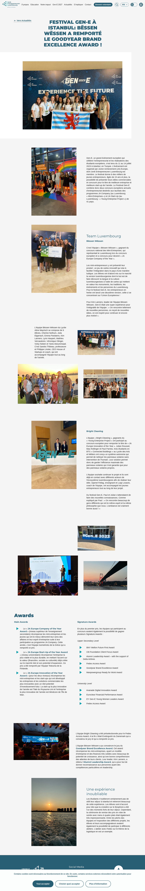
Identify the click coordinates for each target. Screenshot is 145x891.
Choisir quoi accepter (69, 884)
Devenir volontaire (103, 5)
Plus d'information (98, 884)
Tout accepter (43, 884)
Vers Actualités (24, 20)
